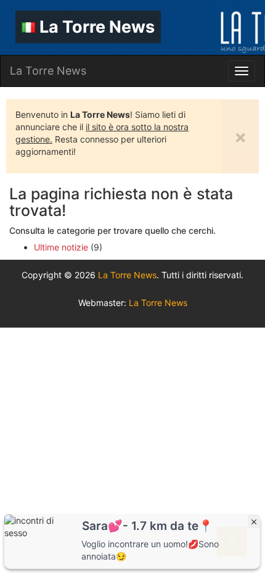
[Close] (254, 521)
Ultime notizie (61, 247)
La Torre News (97, 27)
